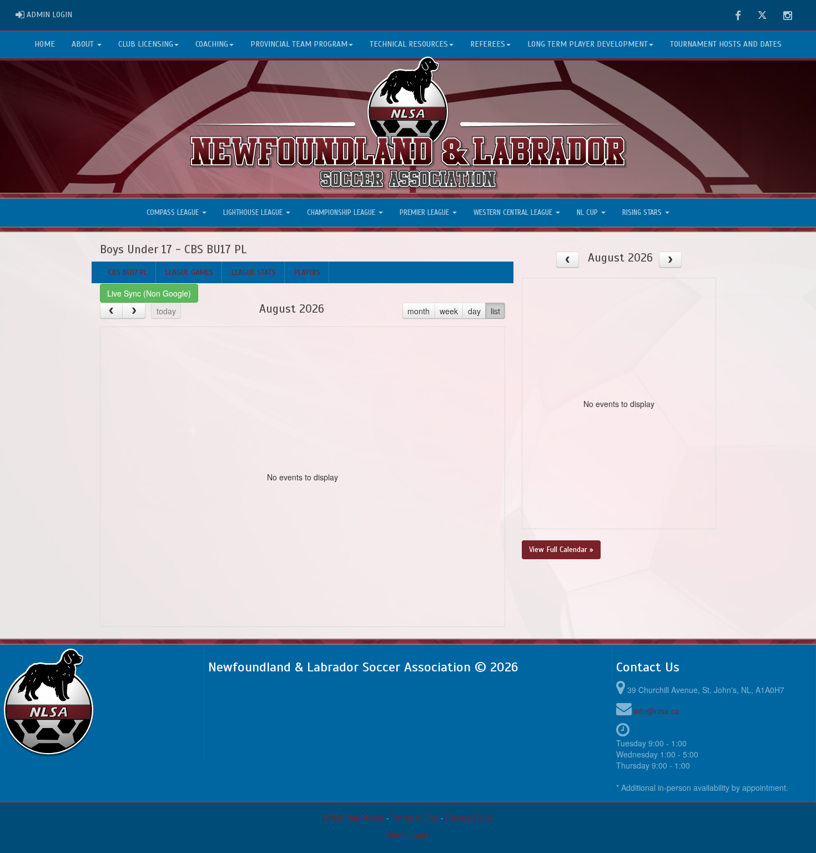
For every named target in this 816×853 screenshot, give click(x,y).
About (84, 44)
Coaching (211, 44)
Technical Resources (409, 44)
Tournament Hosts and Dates (726, 44)
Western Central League (514, 212)
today (166, 311)
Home (44, 44)
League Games (189, 272)
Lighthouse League (254, 212)
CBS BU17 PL (127, 272)
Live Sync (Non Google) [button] (149, 293)
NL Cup (588, 212)
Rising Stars (643, 212)
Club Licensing (145, 44)
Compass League (174, 212)
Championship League (342, 212)
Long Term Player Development (587, 44)
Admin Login (408, 834)
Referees (487, 44)
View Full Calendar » (561, 549)
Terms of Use (415, 817)
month (418, 311)
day (474, 311)
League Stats (253, 272)
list (495, 311)
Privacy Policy (470, 817)
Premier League (425, 212)
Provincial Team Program (298, 44)
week (449, 311)
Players (307, 272)
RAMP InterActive (353, 817)
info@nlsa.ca (656, 710)
